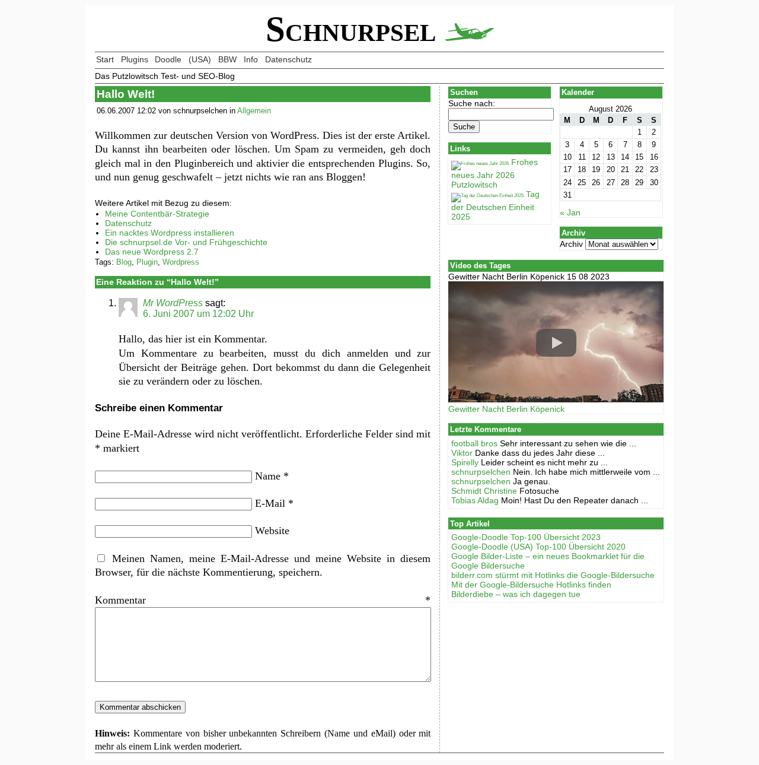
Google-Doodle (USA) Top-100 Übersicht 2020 (538, 546)
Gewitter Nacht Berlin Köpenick (506, 409)
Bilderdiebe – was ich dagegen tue (516, 594)
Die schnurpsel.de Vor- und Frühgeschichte (186, 242)
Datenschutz (288, 59)
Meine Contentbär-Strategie (157, 213)
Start (105, 59)
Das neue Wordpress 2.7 (152, 251)
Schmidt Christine (484, 491)
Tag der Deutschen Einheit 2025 (495, 205)
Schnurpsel (355, 29)
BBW (227, 59)
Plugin (147, 262)
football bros (474, 443)
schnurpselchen (481, 472)
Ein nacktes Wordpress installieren (169, 232)
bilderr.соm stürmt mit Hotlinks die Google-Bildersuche (553, 575)
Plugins (134, 59)
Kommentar (262, 600)
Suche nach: (471, 103)
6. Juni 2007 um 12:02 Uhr (198, 314)
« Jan (570, 212)
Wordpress (180, 262)
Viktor (462, 453)
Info (251, 59)
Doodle (168, 59)
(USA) (200, 59)
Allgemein (254, 110)
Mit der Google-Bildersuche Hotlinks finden (531, 584)
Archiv (571, 244)
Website (272, 531)
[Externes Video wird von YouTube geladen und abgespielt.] (556, 342)
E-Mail (274, 503)
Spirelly (465, 462)
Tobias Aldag (475, 500)
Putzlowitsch (474, 184)
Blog (124, 262)
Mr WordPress (173, 303)
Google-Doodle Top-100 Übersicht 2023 (526, 537)
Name (272, 476)
